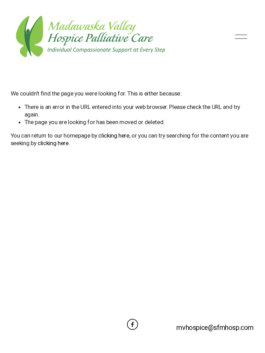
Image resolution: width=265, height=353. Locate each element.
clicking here (113, 135)
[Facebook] (132, 324)
